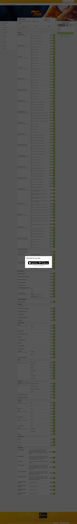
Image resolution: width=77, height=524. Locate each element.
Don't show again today (39, 265)
